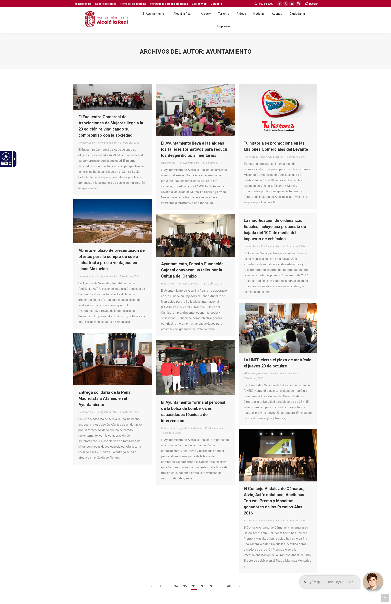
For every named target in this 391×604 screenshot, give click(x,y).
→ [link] (238, 586)
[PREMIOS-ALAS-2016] (278, 455)
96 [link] (194, 586)
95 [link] (185, 586)
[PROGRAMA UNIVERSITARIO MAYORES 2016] (278, 328)
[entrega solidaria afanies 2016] (112, 359)
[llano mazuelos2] (112, 221)
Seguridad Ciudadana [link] (189, 428)
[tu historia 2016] (278, 110)
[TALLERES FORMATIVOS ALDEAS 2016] (195, 110)
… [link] (168, 586)
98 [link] (211, 586)
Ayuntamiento (229, 51)
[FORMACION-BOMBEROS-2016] (195, 367)
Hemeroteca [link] (85, 142)
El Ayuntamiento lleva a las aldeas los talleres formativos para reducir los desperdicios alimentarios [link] (194, 149)
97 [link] (202, 586)
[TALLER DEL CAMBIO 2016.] (195, 235)
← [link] (152, 586)
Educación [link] (250, 373)
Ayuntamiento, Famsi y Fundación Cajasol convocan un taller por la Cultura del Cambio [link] (192, 270)
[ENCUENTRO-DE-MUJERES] (112, 97)
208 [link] (229, 586)
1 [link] (160, 586)
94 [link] (176, 586)
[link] (5, 156)
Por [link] (106, 142)
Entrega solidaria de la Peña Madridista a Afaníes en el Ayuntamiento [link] (104, 398)
